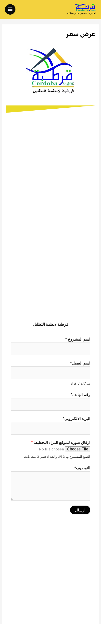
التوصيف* (82, 468)
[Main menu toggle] (10, 9)
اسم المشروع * (77, 339)
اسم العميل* (80, 363)
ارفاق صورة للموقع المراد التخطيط (60, 442)
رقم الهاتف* (80, 395)
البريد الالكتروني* (76, 418)
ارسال (80, 510)
